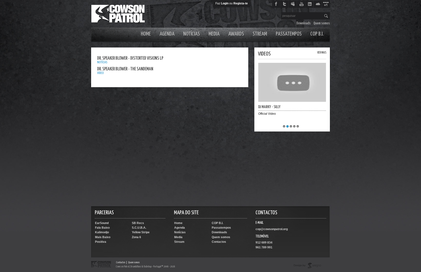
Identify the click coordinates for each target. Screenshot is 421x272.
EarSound (102, 223)
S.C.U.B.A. (139, 227)
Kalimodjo (102, 232)
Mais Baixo (102, 237)
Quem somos (322, 23)
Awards (236, 34)
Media (214, 34)
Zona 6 (136, 237)
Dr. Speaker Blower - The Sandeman (125, 69)
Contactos (219, 242)
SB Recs (138, 223)
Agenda (167, 34)
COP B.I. (317, 34)
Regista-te (240, 3)
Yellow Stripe (141, 232)
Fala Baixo (102, 227)
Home (146, 34)
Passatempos (289, 34)
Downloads (304, 23)
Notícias (191, 34)
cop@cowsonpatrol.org (272, 229)
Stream (260, 34)
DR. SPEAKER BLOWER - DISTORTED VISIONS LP (130, 58)
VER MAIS (321, 52)
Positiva (100, 242)
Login (225, 3)
